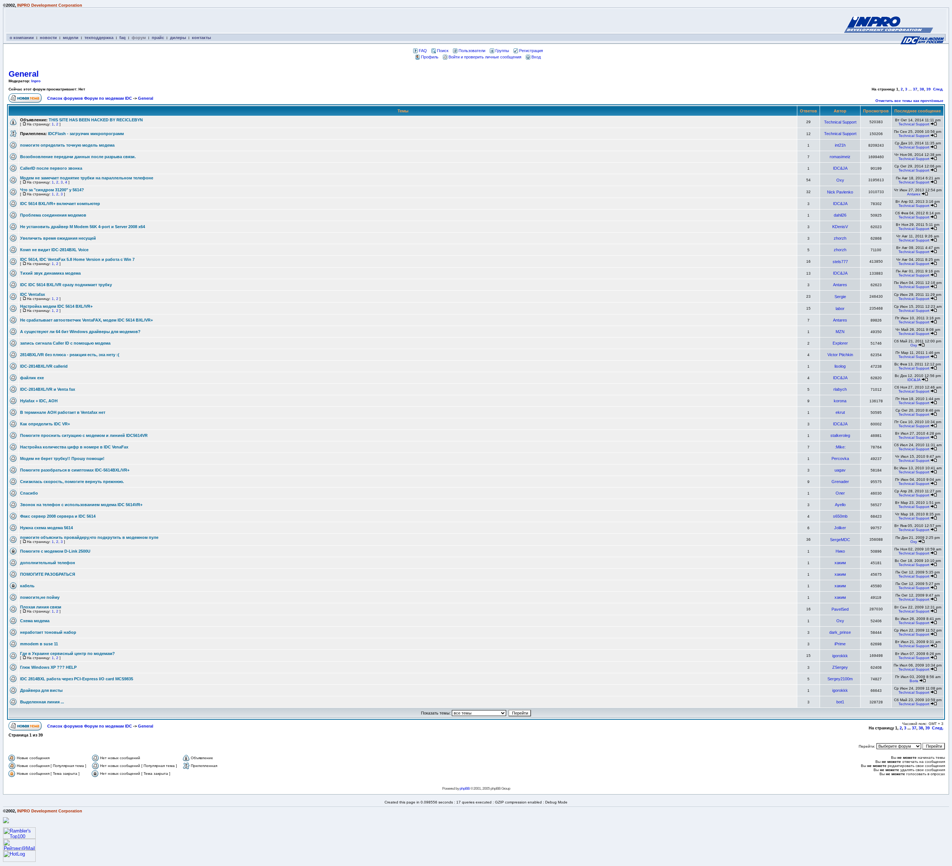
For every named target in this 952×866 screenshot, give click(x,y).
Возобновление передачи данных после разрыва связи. (78, 156)
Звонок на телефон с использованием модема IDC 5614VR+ (81, 504)
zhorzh (840, 238)
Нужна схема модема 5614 (46, 527)
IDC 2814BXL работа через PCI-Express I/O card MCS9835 (76, 679)
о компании (22, 37)
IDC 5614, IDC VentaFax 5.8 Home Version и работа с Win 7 (77, 259)
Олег (840, 493)
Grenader (840, 481)
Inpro (36, 81)
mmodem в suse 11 (39, 644)
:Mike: (840, 447)
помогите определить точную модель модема (67, 145)
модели (70, 37)
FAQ (423, 50)
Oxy (840, 180)
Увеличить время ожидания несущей (58, 238)
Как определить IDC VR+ (45, 424)
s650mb (840, 516)
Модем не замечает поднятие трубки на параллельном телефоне (86, 178)
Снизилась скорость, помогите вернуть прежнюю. (72, 481)
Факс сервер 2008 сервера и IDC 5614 (58, 516)
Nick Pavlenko (840, 192)
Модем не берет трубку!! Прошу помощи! (62, 458)
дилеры (178, 37)
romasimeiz (840, 156)
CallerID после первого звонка (51, 168)
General (24, 74)
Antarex (913, 194)
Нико (840, 551)
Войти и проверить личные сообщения (484, 57)
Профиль (429, 57)
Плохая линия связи (40, 607)
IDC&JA (840, 168)
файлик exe (32, 378)
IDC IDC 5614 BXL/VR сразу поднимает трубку (66, 284)
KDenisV (840, 226)
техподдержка (98, 37)
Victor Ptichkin (840, 354)
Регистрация (531, 50)
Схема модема (34, 621)
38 (922, 89)
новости (48, 37)
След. (938, 89)
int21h (840, 145)
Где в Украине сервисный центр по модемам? (67, 653)
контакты (201, 37)
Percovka (840, 458)
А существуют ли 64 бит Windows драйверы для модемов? (80, 331)
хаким (840, 562)
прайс (158, 37)
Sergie (840, 296)
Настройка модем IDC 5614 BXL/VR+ (56, 306)
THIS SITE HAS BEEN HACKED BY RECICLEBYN (96, 120)
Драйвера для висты (41, 690)
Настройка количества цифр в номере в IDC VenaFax (74, 447)
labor (840, 308)
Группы (502, 50)
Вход (536, 57)
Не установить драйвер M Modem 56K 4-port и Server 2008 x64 (82, 226)
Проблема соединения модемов (53, 215)
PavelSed (840, 609)
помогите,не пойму (40, 597)
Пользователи (472, 50)
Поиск (442, 50)
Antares (840, 284)
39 (928, 89)
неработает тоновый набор (48, 632)
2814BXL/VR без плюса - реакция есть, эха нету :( (69, 354)
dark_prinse (840, 632)
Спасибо (29, 493)
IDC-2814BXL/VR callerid (44, 366)
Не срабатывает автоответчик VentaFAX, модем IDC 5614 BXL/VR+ (86, 320)
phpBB (465, 788)
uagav (840, 470)
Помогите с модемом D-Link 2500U (55, 551)
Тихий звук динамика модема (50, 273)
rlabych (840, 389)
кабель (27, 586)
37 (915, 89)
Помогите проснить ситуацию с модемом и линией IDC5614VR (84, 435)
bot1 (840, 702)
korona (840, 401)
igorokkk (840, 656)
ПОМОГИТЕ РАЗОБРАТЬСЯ (47, 574)
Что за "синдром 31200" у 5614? (52, 190)
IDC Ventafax (32, 294)
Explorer (840, 343)
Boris (914, 681)
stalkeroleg (840, 435)
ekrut (840, 412)
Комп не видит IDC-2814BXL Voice (54, 249)
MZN (840, 331)
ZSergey (840, 667)
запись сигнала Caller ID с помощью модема (65, 343)
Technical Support (840, 122)
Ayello (840, 504)
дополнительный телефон (47, 562)
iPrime (840, 644)
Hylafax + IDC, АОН (39, 401)
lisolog (840, 366)
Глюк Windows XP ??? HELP (48, 667)
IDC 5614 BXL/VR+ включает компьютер (60, 203)
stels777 (840, 261)
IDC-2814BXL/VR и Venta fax (47, 389)
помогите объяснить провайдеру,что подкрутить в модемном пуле (89, 537)
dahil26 (840, 215)
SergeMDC (840, 539)
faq (122, 37)
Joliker (840, 527)
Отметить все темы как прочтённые (909, 101)
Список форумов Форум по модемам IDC (89, 98)
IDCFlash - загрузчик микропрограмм (86, 133)
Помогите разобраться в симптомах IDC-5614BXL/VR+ (74, 470)
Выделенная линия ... (42, 702)
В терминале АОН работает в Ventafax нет (62, 412)
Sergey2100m (840, 679)
